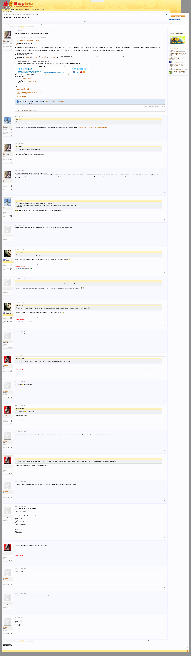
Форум (12, 9)
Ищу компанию (41, 103)
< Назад (11, 27)
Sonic (177, 62)
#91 (164, 400)
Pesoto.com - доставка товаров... (179, 71)
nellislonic (5, 341)
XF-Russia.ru (8, 653)
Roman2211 (178, 69)
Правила (27, 9)
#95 (164, 500)
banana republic (13, 24)
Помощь (43, 9)
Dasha (4, 235)
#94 (164, 476)
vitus (177, 54)
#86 (164, 272)
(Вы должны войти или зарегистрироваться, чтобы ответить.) (154, 640)
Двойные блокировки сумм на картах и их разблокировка (29, 92)
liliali (16, 110)
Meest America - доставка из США (179, 53)
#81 (164, 138)
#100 (164, 636)
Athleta (37, 40)
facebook (24, 78)
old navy (22, 24)
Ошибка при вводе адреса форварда (25, 90)
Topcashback (53, 57)
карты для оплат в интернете (85, 127)
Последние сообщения (7, 11)
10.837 (11, 264)
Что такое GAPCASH (21, 96)
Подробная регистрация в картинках (25, 48)
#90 (164, 375)
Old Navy (22, 40)
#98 (164, 587)
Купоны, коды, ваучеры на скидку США (55, 101)
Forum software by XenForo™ (12, 652)
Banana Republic (30, 40)
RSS (187, 651)
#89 (164, 350)
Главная (7, 9)
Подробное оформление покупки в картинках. (27, 51)
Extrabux (36, 57)
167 (11, 344)
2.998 (11, 43)
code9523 (178, 65)
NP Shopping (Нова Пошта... (178, 64)
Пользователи (19, 9)
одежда (35, 24)
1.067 (11, 129)
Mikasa (177, 72)
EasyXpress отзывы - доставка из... (179, 57)
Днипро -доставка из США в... (178, 50)
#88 (164, 325)
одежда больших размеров (43, 24)
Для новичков (35, 9)
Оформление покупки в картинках (24, 88)
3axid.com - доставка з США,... (178, 61)
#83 (164, 192)
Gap (17, 40)
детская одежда (29, 24)
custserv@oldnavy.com (72, 74)
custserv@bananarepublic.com (59, 74)
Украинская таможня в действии (179, 68)
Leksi (22, 18)
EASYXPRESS (179, 58)
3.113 (11, 368)
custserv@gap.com (48, 74)
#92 (164, 426)
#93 (164, 450)
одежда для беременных (54, 24)
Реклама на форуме (177, 44)
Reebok (177, 51)
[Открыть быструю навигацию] (166, 14)
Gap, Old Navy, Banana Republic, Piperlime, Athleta (39, 100)
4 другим (29, 110)
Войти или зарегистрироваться (97, 1)
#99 (164, 612)
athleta (8, 24)
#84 (164, 219)
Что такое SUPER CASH (22, 95)
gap (19, 24)
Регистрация (178, 16)
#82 (164, 165)
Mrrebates (44, 57)
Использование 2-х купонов (23, 93)
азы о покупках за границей (101, 127)
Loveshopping (24, 110)
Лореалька (19, 110)
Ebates (27, 57)
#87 (164, 297)
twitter (29, 78)
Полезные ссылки (179, 33)
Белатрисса (6, 126)
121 (29, 27)
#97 (164, 563)
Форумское (171, 33)
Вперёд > (32, 27)
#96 (164, 537)
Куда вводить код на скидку (23, 89)
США (10, 18)
